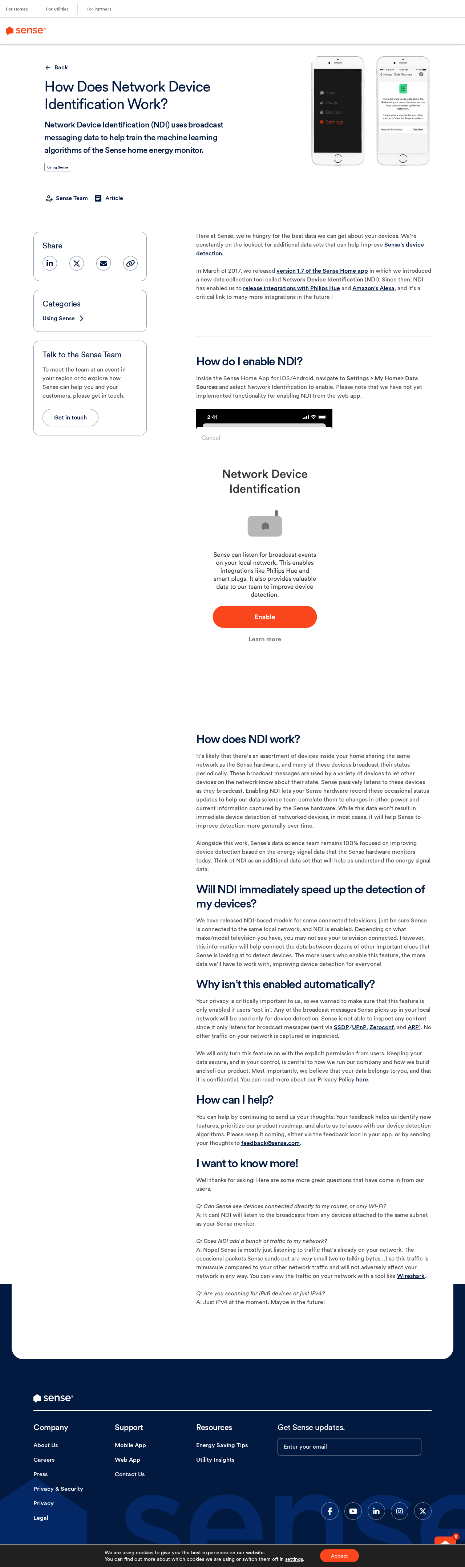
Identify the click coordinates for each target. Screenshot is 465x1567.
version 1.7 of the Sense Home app (322, 270)
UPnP (359, 1027)
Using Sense (57, 167)
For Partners (99, 9)
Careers (43, 1459)
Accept (339, 1556)
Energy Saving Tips (222, 1445)
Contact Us (130, 1474)
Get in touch (70, 417)
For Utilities (57, 9)
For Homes (17, 9)
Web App (127, 1459)
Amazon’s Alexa (373, 288)
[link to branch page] (26, 31)
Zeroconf (381, 1027)
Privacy (43, 1503)
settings (294, 1559)
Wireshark (411, 1275)
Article (114, 198)
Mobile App (130, 1445)
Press (40, 1474)
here (362, 1079)
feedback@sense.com (270, 1143)
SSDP (341, 1027)
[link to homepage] (53, 1398)
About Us (45, 1445)
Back (61, 67)
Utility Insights (215, 1459)
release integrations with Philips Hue (291, 288)
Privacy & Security (58, 1488)
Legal (40, 1517)
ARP (413, 1027)
